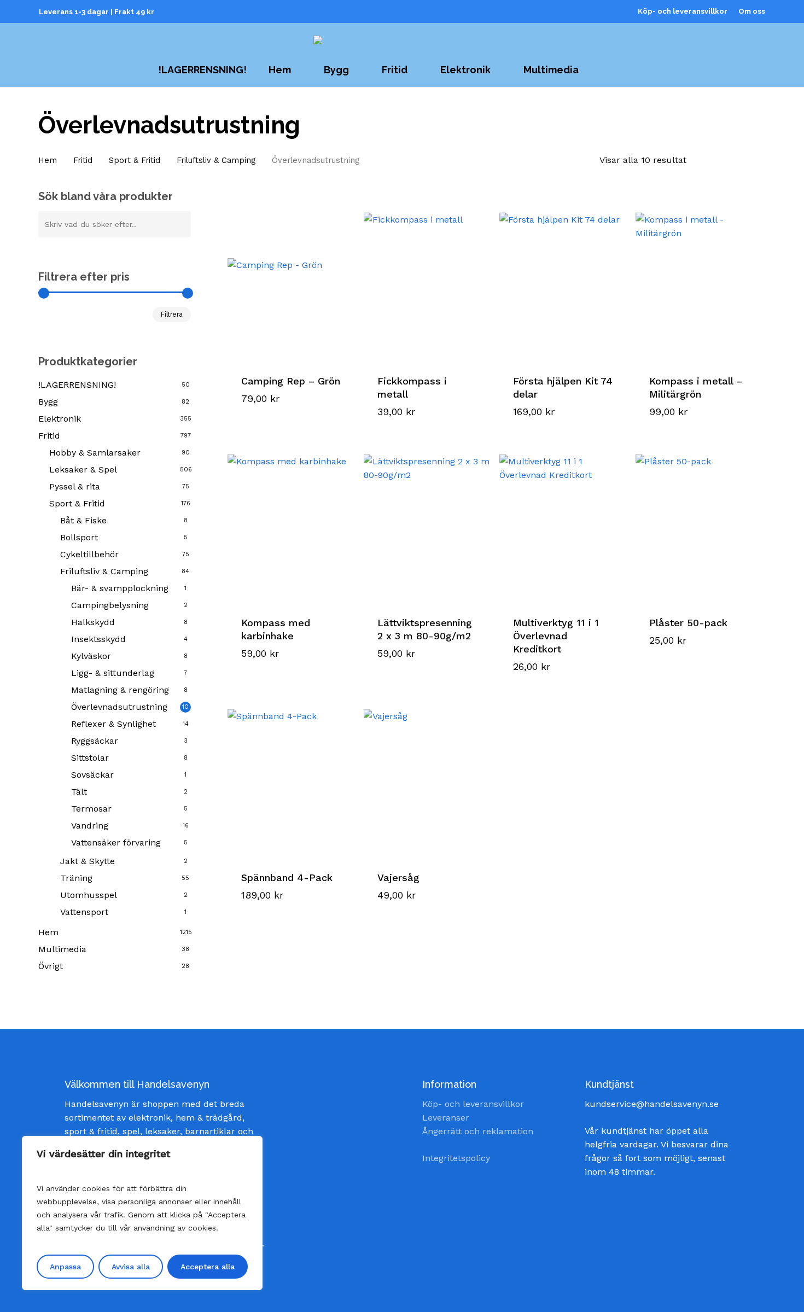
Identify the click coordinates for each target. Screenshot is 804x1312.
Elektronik (59, 418)
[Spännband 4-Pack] (292, 776)
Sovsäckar (92, 774)
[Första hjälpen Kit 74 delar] (563, 279)
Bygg (48, 401)
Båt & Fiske (83, 520)
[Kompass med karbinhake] (292, 521)
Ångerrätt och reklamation (477, 1131)
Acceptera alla (207, 1266)
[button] (284, 400)
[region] (142, 1213)
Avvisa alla (131, 1266)
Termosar (91, 808)
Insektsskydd (98, 639)
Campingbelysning (110, 605)
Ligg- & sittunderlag (112, 673)
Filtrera (172, 314)
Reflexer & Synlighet (113, 724)
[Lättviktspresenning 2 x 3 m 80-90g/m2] (428, 521)
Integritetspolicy (456, 1158)
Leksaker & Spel (83, 469)
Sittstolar (90, 758)
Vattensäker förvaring (116, 842)
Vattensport (84, 912)
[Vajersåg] (428, 776)
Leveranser (445, 1117)
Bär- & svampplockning (119, 588)
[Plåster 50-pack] (700, 521)
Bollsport (79, 537)
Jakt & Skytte (87, 861)
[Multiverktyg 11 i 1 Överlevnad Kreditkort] (563, 521)
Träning (76, 878)
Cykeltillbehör (89, 554)
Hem (47, 160)
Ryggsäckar (94, 741)
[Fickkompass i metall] (428, 279)
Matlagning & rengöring (120, 690)
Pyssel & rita (74, 486)
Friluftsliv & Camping (216, 160)
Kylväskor (91, 656)
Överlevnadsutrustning (119, 707)
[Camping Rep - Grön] (292, 279)
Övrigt (50, 966)
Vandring (89, 825)
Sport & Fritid (134, 160)
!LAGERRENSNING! (77, 385)
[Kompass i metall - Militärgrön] (700, 279)
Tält (79, 791)
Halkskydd (93, 622)
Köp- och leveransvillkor (473, 1104)
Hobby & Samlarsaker (95, 452)
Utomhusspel (88, 895)
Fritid (82, 160)
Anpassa (65, 1266)
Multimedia (62, 949)
